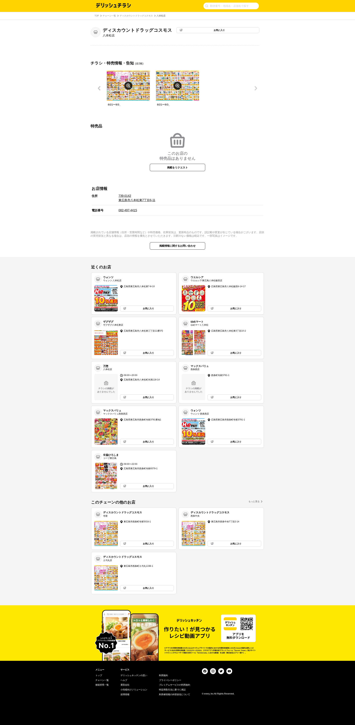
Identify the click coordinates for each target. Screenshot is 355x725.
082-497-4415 (128, 210)
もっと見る (254, 501)
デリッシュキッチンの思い (134, 675)
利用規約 (163, 675)
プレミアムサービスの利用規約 (174, 685)
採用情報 (125, 694)
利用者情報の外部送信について (174, 694)
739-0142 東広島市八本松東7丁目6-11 (137, 198)
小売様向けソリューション (134, 689)
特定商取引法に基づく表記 (172, 689)
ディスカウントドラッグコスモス (136, 15)
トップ (98, 675)
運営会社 (125, 685)
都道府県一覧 (102, 685)
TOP (96, 15)
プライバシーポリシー (170, 680)
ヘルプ (124, 680)
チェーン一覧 (109, 15)
